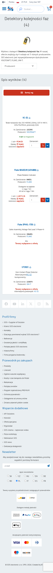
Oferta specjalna (10, 422)
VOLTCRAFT (31, 132)
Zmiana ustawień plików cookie (16, 402)
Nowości (7, 418)
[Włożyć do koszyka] (43, 145)
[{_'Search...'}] (20, 9)
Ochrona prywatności (12, 394)
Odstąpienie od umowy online (15, 398)
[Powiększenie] (32, 66)
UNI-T (29, 284)
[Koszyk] (49, 9)
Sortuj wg (29, 92)
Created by (37, 565)
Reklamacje (8, 382)
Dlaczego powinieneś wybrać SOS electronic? (21, 334)
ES (36, 481)
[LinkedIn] (23, 304)
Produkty (7, 366)
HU (27, 476)
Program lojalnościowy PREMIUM (17, 390)
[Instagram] (39, 304)
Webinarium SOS (10, 438)
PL (19, 481)
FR (44, 481)
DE (44, 476)
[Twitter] (31, 304)
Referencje (8, 338)
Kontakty (7, 330)
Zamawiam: (34, 141)
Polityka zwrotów (10, 386)
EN (35, 476)
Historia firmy (9, 351)
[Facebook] (6, 304)
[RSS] (47, 304)
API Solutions (9, 414)
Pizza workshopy (10, 434)
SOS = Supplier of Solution (14, 322)
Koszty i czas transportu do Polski (16, 378)
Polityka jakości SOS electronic (15, 346)
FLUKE (29, 182)
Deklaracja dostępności (13, 446)
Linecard (7, 370)
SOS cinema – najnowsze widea (16, 430)
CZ (19, 476)
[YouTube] (14, 304)
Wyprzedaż (8, 426)
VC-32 (29, 274)
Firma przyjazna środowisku (14, 355)
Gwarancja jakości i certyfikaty (15, 342)
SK (10, 476)
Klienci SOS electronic (12, 326)
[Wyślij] (48, 466)
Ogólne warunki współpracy (14, 374)
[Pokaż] (47, 145)
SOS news (8, 442)
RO (10, 481)
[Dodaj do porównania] (30, 117)
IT (27, 481)
